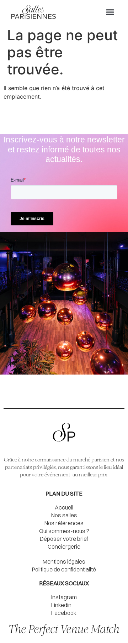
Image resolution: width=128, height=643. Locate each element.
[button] (110, 12)
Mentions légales (64, 561)
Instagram (64, 597)
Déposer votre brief (64, 538)
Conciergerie (64, 546)
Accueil (64, 507)
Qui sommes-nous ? (64, 530)
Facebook (63, 612)
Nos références (64, 523)
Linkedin (61, 604)
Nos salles (64, 515)
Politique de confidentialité (64, 569)
